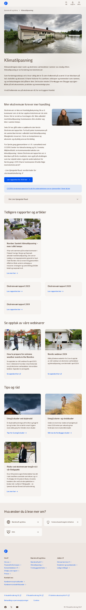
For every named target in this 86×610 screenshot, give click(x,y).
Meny (79, 4)
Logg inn (72, 4)
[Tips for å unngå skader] (22, 404)
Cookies (36, 600)
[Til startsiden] (6, 3)
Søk (66, 4)
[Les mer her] (22, 229)
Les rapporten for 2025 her (17, 180)
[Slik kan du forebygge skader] (63, 404)
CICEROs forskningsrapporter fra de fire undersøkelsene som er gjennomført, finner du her (38, 189)
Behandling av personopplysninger (16, 600)
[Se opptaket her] (22, 339)
